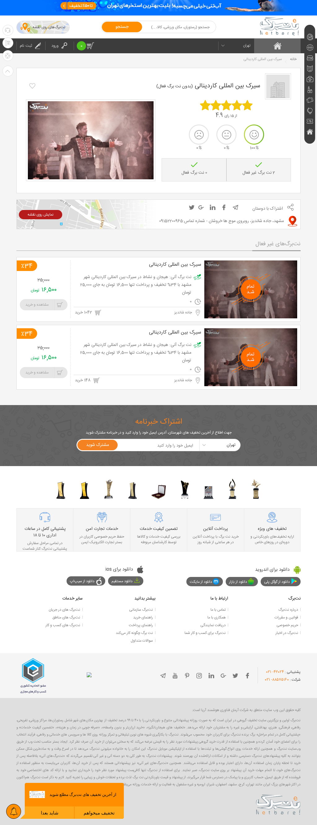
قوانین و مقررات (286, 617)
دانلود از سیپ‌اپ (82, 581)
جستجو (121, 27)
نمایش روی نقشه (41, 215)
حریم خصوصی (287, 625)
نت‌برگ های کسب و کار (63, 625)
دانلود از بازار (238, 582)
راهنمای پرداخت (141, 625)
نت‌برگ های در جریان (64, 610)
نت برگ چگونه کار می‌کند (134, 633)
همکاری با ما (216, 617)
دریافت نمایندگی (213, 625)
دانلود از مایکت (201, 582)
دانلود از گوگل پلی (277, 582)
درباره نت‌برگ (288, 610)
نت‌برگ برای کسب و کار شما (205, 633)
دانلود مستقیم (121, 581)
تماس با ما (218, 610)
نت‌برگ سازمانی (141, 610)
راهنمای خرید (143, 617)
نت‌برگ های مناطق (66, 617)
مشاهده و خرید (37, 305)
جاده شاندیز (183, 312)
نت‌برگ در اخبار (287, 633)
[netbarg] (278, 803)
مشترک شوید (97, 445)
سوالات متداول (142, 641)
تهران (246, 45)
